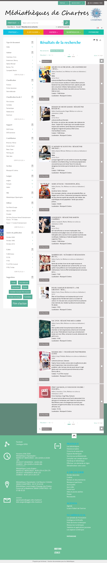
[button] (19, 47)
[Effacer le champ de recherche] (62, 22)
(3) (18, 272)
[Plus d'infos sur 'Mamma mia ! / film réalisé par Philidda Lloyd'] (45, 361)
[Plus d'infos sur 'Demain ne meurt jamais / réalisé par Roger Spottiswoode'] (45, 113)
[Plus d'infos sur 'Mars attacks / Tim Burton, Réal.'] (45, 191)
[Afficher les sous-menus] (67, 3)
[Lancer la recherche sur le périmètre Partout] (67, 22)
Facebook (19, 442)
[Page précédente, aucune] (65, 55)
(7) (18, 119)
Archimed (43, 561)
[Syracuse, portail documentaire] (53, 14)
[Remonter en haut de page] (74, 436)
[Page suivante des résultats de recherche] (77, 55)
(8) (18, 75)
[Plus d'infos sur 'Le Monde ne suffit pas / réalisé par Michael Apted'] (45, 154)
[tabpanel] (53, 235)
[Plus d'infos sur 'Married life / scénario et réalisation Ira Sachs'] (45, 263)
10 (95, 55)
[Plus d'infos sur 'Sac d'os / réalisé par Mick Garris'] (45, 329)
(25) (19, 160)
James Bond (55, 78)
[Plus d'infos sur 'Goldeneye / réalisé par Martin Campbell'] (45, 225)
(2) (18, 227)
